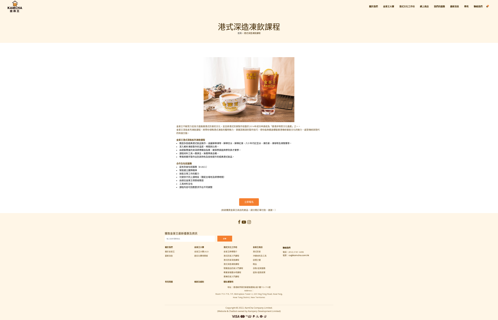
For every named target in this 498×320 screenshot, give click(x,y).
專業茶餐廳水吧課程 (232, 272)
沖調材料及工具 (260, 255)
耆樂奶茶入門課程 (231, 276)
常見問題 (169, 281)
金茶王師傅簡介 (230, 251)
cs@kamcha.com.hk (299, 255)
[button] (249, 202)
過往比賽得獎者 (201, 255)
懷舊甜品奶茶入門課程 (233, 268)
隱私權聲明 (228, 281)
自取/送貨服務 (259, 268)
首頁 (240, 33)
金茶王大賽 (199, 247)
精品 (255, 264)
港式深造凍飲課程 (231, 264)
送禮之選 (257, 260)
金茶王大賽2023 (201, 251)
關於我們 (169, 247)
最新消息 (169, 255)
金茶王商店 (258, 247)
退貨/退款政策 (259, 272)
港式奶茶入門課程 (231, 255)
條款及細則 (199, 281)
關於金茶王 (170, 251)
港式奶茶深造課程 (231, 260)
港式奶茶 (257, 251)
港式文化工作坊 (230, 247)
